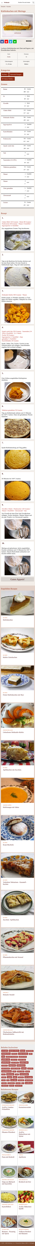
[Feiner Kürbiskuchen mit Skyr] (17, 678)
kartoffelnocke (6, 1071)
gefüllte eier (5, 1059)
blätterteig (14, 1053)
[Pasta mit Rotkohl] (9, 1147)
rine (8, 1080)
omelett (3, 1077)
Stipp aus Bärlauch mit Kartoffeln (8, 1183)
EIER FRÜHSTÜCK (23, 1179)
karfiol (24, 1068)
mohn (17, 1074)
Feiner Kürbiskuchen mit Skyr (13, 695)
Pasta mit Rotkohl (8, 1157)
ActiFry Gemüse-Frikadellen (8, 1108)
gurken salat (24, 1062)
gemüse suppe (22, 1059)
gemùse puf (14, 1059)
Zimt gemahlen (8, 188)
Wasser (5, 174)
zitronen (12, 1085)
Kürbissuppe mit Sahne (11, 807)
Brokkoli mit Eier (25, 1182)
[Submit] (33, 2)
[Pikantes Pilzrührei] (9, 1122)
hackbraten (4, 1065)
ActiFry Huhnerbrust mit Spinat (24, 1134)
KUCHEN (5, 617)
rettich (3, 1080)
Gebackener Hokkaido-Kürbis (13, 732)
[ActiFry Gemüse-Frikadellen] (9, 1097)
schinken (4, 1083)
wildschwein (5, 1085)
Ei (4, 96)
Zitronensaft (7, 195)
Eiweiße (5, 103)
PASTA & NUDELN (6, 1154)
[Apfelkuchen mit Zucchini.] (17, 752)
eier (3, 1056)
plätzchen (21, 1077)
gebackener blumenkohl (11, 1056)
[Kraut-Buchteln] (17, 827)
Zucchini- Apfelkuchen (11, 920)
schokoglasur (11, 1083)
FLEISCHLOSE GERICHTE (8, 1105)
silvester (18, 1083)
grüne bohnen (15, 1062)
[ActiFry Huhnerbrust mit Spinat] (26, 1122)
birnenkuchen (30, 1051)
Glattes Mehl (7, 110)
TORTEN (21, 1154)
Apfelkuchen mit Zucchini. (12, 770)
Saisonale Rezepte (16, 74)
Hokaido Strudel (8, 995)
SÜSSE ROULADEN (23, 1105)
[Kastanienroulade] (26, 1097)
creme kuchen (23, 1054)
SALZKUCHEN (5, 1229)
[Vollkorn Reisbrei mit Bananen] (26, 1221)
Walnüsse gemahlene (9, 167)
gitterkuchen (6, 1062)
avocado (4, 1051)
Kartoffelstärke (7, 132)
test (23, 1083)
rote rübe (14, 1080)
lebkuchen (10, 1074)
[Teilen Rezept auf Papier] (15, 41)
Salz (4, 153)
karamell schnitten (15, 1068)
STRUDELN (5, 992)
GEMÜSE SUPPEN (7, 805)
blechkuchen (6, 1054)
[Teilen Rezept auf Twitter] (10, 41)
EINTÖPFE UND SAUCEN (8, 1179)
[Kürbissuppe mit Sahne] (17, 790)
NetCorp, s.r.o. (11, 1243)
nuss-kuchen (24, 1074)
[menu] (2, 2)
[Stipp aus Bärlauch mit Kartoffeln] (9, 1171)
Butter (5, 89)
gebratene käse (22, 1056)
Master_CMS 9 (25, 1243)
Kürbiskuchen (8, 620)
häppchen (12, 1065)
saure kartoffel (29, 1080)
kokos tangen (21, 1071)
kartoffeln (30, 1068)
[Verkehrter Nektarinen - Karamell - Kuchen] (17, 865)
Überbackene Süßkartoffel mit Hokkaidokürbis (13, 1033)
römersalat (21, 1080)
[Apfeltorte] (26, 1147)
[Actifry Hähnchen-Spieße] (26, 1196)
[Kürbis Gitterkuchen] (17, 640)
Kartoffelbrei (6, 1207)
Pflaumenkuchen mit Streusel (13, 957)
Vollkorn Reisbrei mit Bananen (25, 1232)
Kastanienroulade (25, 1107)
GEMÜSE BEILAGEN (8, 730)
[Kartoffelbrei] (9, 1196)
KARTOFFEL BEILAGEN (7, 1204)
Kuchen (9, 6)
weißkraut (29, 1083)
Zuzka (8, 56)
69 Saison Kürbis (8, 79)
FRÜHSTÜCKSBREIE (24, 1229)
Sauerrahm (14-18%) (9, 160)
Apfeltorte (22, 1157)
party (15, 1077)
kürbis (3, 1074)
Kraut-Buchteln (8, 845)
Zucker (5, 202)
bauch (22, 1051)
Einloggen (32, 1243)
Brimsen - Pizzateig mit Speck (8, 1232)
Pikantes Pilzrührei (8, 1132)
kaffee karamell (5, 1068)
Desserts (3, 6)
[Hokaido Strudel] (17, 977)
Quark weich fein (8, 146)
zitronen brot (19, 1085)
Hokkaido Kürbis (8, 117)
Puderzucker (7, 139)
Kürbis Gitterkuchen (10, 657)
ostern (9, 1077)
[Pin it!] (6, 41)
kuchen (27, 1071)
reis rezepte (28, 1077)
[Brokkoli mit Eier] (26, 1171)
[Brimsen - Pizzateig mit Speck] (9, 1221)
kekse (14, 1071)
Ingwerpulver (7, 124)
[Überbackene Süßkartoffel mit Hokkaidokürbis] (17, 1015)
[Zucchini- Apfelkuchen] (17, 902)
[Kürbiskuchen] (17, 603)
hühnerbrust (21, 1065)
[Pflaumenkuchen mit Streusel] (17, 940)
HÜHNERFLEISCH (23, 1130)
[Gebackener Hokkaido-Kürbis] (17, 715)
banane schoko (14, 1051)
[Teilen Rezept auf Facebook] (2, 41)
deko (31, 1053)
